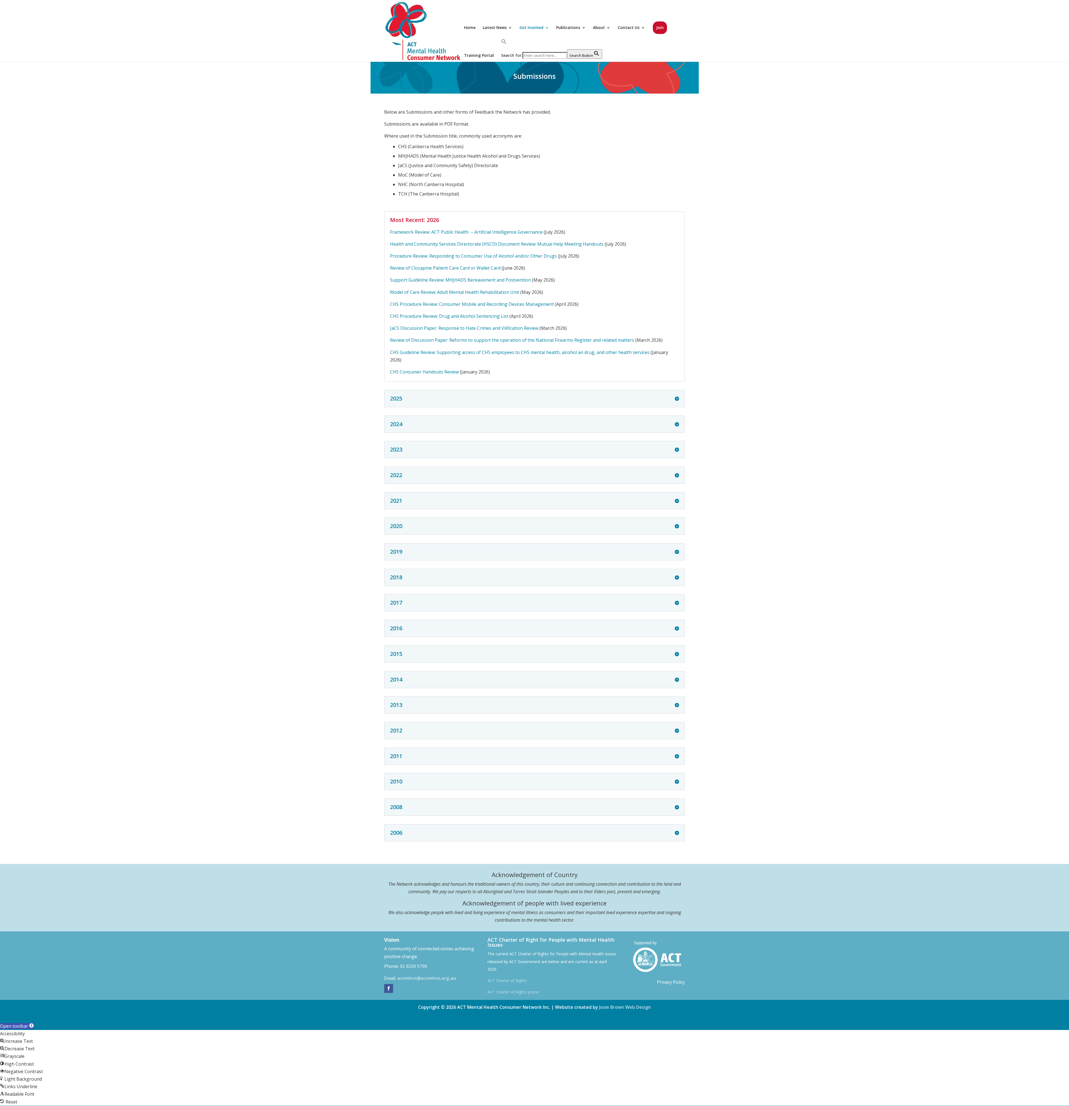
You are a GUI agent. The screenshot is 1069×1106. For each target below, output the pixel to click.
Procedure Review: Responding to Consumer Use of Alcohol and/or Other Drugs (473, 256)
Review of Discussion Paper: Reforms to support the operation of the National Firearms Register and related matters (512, 340)
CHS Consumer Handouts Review (424, 372)
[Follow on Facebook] (388, 988)
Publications (568, 27)
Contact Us (628, 27)
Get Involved (531, 27)
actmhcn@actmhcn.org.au (426, 978)
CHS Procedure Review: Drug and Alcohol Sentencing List (449, 316)
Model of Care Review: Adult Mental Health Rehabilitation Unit (454, 292)
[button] (551, 42)
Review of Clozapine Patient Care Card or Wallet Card (445, 268)
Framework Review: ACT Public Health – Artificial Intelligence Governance (466, 232)
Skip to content (16, 1018)
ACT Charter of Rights (507, 980)
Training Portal (479, 55)
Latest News (495, 27)
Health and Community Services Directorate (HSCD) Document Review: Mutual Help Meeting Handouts (497, 244)
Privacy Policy (671, 982)
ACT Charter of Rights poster (513, 992)
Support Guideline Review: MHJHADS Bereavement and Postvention (460, 280)
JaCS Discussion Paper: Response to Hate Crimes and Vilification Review (464, 328)
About (599, 27)
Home (469, 27)
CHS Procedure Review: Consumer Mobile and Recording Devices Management (472, 304)
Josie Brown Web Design (625, 1007)
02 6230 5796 (413, 966)
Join (660, 27)
